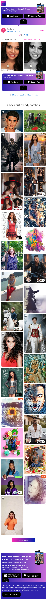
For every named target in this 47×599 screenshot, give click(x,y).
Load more (23, 540)
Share (42, 30)
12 (27, 35)
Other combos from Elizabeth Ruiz (25, 95)
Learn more (35, 590)
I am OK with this (11, 594)
